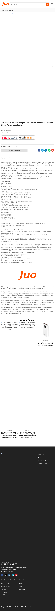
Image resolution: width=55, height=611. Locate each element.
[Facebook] (2, 575)
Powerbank (10, 10)
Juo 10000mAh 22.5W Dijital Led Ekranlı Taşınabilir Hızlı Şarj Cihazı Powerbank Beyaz (46, 343)
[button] (51, 4)
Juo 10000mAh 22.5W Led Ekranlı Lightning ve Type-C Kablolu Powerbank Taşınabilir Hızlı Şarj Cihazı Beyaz (27, 434)
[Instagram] (9, 575)
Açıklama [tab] (4, 158)
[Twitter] (6, 575)
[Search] (47, 4)
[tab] (4, 158)
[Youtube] (16, 575)
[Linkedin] (13, 575)
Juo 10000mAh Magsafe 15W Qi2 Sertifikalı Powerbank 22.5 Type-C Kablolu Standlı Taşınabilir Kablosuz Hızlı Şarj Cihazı (9, 435)
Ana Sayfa (3, 10)
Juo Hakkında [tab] (13, 158)
